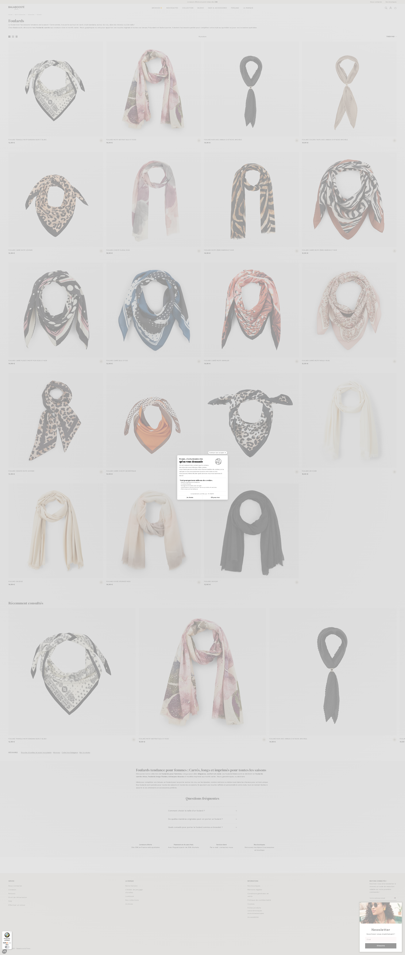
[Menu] (10, 932)
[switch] (7, 947)
